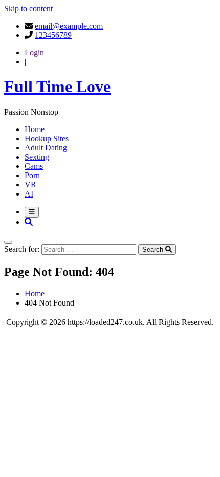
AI (29, 193)
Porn (32, 175)
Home (35, 129)
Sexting (37, 157)
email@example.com (69, 25)
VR (30, 184)
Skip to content (28, 8)
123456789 (53, 35)
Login (34, 52)
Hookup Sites (47, 138)
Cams (34, 166)
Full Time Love (57, 86)
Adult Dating (46, 147)
